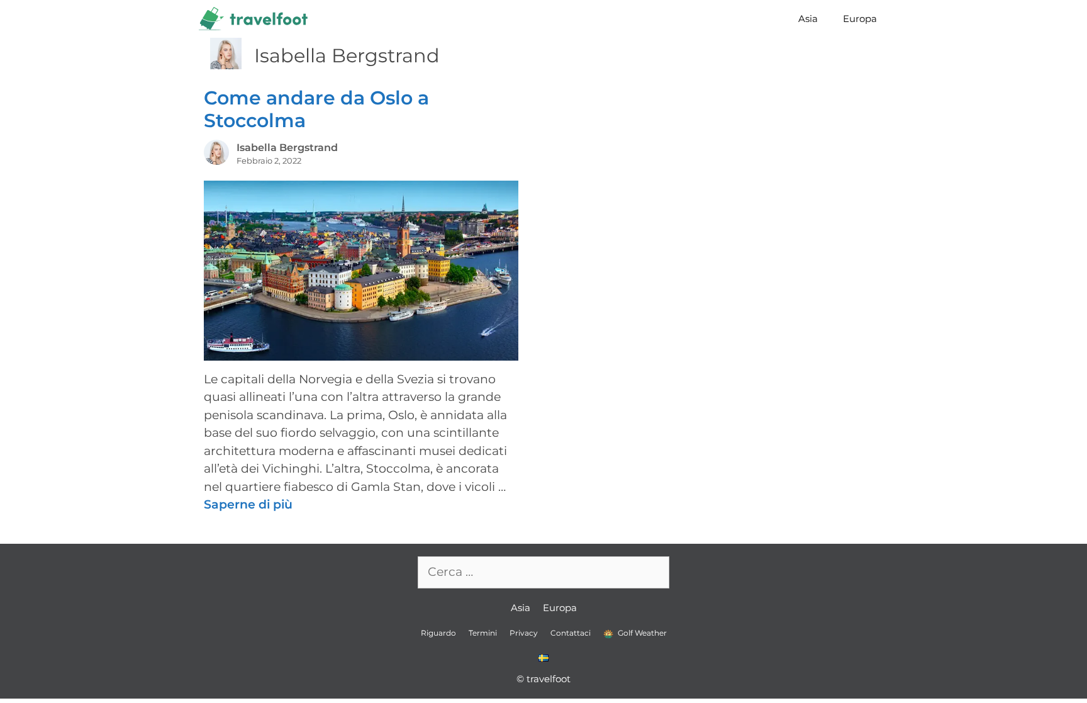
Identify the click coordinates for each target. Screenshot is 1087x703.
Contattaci (570, 633)
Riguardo (438, 633)
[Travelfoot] (256, 19)
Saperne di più (248, 504)
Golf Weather (641, 633)
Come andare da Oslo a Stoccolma (316, 109)
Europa (860, 19)
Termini (483, 633)
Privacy (524, 633)
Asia (808, 19)
